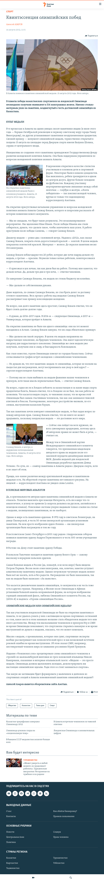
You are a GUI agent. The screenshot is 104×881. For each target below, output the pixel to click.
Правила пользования (63, 816)
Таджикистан (13, 868)
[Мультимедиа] (33, 877)
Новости (10, 832)
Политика (11, 842)
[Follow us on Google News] (40, 793)
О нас (9, 811)
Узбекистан (58, 863)
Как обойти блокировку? (65, 811)
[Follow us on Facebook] (21, 793)
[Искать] (71, 877)
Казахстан (11, 858)
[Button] (91, 36)
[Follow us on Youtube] (8, 793)
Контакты (11, 816)
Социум (57, 832)
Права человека (61, 837)
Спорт (9, 12)
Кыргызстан (12, 863)
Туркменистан (30, 760)
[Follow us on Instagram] (15, 793)
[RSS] (46, 793)
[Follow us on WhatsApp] (33, 793)
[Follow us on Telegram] (27, 793)
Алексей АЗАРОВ (14, 24)
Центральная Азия (15, 837)
